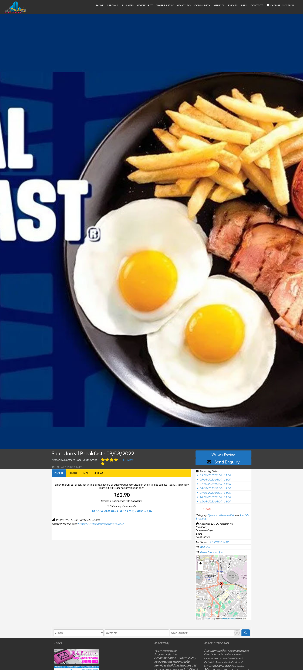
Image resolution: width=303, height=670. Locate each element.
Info (244, 5)
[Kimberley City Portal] (15, 12)
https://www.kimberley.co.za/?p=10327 (101, 523)
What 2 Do (184, 5)
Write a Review (223, 454)
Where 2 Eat (145, 5)
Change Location (282, 5)
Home (100, 5)
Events (233, 5)
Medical (219, 5)
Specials (113, 5)
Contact (257, 5)
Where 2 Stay (165, 5)
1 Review (128, 459)
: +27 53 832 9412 (70, 467)
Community (202, 5)
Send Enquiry (227, 461)
